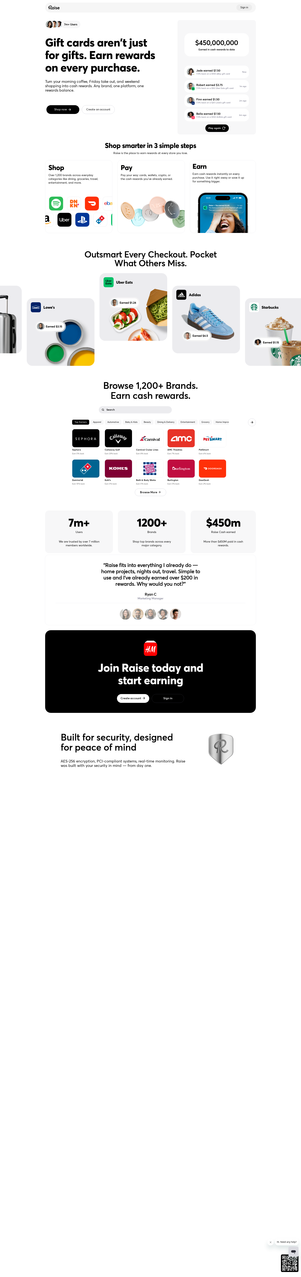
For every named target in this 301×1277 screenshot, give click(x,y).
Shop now (60, 109)
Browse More (148, 492)
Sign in (244, 7)
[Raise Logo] (54, 7)
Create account (131, 698)
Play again (214, 128)
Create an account (98, 109)
